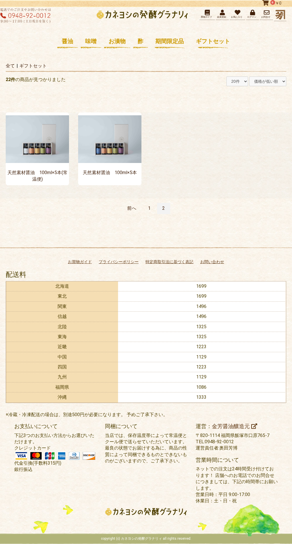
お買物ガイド (80, 261)
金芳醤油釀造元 (231, 426)
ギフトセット (213, 41)
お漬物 (117, 41)
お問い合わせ (212, 261)
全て (10, 65)
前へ (131, 208)
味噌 (91, 41)
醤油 (67, 41)
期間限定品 (169, 41)
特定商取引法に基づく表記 (169, 261)
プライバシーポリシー (119, 261)
